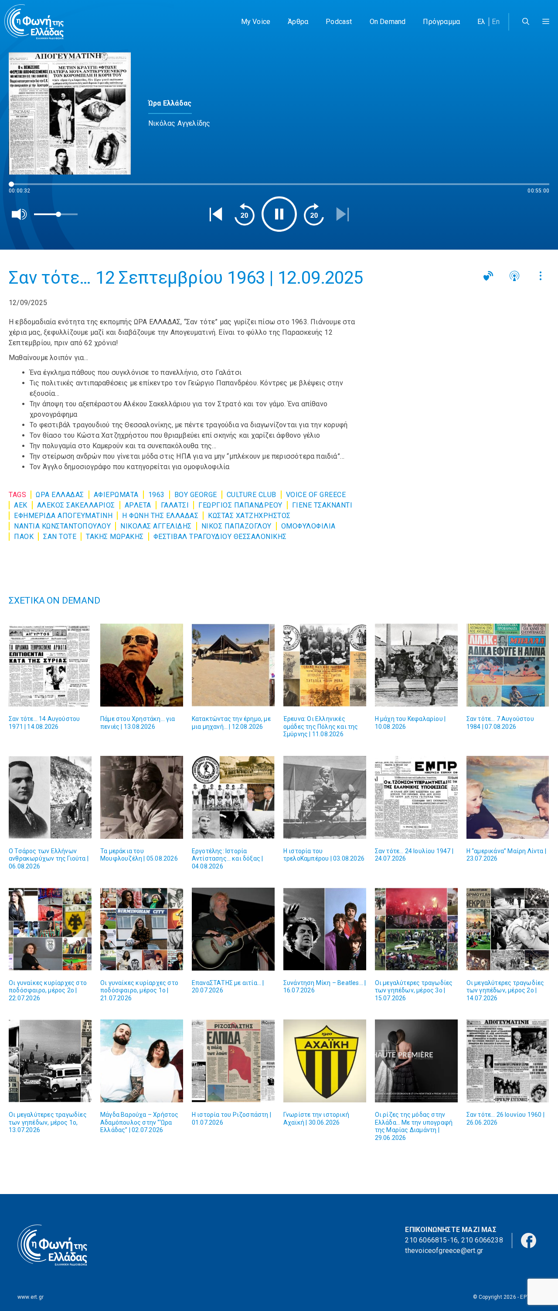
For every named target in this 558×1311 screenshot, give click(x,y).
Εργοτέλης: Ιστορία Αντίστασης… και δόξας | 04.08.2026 (227, 859)
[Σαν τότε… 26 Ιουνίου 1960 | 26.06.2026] (507, 1060)
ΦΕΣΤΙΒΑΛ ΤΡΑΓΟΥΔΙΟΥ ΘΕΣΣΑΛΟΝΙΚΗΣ (220, 536)
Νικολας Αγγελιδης (156, 526)
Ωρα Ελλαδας (60, 495)
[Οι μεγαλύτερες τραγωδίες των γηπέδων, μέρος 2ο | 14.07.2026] (507, 929)
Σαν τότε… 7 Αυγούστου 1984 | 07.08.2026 (500, 722)
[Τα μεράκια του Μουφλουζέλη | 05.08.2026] (141, 797)
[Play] (279, 214)
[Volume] (19, 214)
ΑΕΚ (20, 505)
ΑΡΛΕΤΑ (138, 505)
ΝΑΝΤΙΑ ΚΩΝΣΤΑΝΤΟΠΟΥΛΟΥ (62, 526)
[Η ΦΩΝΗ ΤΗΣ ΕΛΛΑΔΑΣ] (34, 21)
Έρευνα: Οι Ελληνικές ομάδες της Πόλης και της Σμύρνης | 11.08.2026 (320, 726)
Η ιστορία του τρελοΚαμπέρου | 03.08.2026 (323, 855)
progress (23, 188)
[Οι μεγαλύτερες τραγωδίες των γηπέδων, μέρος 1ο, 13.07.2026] (50, 1060)
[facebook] (528, 1240)
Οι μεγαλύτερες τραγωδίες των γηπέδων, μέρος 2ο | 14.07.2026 (505, 990)
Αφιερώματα (116, 495)
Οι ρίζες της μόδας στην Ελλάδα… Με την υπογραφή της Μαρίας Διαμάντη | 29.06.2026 (414, 1126)
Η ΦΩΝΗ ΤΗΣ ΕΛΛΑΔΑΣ (160, 515)
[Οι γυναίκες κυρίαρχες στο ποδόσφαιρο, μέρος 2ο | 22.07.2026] (50, 929)
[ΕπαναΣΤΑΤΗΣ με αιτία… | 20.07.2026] (233, 929)
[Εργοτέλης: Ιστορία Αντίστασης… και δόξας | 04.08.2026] (233, 797)
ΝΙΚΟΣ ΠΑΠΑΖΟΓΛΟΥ (236, 526)
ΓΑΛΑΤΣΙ (175, 505)
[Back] (216, 214)
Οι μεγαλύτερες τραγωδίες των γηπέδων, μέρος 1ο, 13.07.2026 (48, 1122)
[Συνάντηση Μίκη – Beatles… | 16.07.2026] (324, 929)
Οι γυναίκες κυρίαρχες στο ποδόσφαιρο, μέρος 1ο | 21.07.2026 (139, 990)
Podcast (339, 21)
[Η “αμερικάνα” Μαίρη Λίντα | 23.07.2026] (507, 797)
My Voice (256, 21)
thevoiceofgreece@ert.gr (444, 1250)
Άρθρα (298, 21)
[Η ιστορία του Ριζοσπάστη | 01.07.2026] (233, 1060)
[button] (546, 22)
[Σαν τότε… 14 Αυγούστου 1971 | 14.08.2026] (50, 665)
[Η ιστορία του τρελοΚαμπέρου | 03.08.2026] (324, 797)
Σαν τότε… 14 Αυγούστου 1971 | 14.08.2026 (44, 722)
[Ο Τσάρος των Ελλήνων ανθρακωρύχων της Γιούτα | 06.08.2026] (50, 797)
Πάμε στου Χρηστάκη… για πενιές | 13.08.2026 (137, 722)
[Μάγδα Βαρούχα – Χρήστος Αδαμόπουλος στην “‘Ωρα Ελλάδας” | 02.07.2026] (141, 1060)
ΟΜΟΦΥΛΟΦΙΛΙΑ (308, 526)
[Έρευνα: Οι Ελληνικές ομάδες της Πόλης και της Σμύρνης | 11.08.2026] (324, 665)
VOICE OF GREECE (316, 495)
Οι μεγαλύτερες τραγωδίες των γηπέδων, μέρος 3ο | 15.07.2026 (414, 990)
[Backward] (244, 214)
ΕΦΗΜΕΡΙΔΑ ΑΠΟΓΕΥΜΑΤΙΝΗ (63, 515)
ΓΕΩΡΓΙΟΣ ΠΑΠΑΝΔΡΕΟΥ (240, 505)
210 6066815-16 (431, 1240)
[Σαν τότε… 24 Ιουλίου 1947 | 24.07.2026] (416, 797)
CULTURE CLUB (251, 495)
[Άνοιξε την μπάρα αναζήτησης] (526, 22)
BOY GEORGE (195, 495)
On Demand (388, 21)
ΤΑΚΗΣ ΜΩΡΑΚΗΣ (115, 536)
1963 (156, 495)
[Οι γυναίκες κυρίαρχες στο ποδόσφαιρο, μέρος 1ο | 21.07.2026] (141, 929)
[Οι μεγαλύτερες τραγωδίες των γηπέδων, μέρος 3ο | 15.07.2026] (416, 929)
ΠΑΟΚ (24, 536)
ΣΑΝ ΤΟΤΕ (59, 536)
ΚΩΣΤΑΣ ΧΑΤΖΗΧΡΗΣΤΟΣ (249, 515)
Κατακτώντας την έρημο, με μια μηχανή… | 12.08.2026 (231, 722)
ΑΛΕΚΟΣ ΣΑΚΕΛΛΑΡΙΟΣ (76, 505)
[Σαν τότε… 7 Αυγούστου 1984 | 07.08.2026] (507, 665)
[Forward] (314, 214)
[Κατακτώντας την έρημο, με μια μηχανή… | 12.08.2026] (233, 665)
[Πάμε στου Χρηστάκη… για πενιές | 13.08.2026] (141, 665)
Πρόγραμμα (441, 21)
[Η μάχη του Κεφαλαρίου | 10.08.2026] (416, 665)
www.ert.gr (30, 1297)
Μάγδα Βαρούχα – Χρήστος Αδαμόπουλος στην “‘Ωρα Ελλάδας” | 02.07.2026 (139, 1122)
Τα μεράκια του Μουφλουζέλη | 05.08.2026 (139, 855)
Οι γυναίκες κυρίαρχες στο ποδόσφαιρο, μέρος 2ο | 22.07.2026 (48, 990)
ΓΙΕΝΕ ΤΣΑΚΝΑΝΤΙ (322, 505)
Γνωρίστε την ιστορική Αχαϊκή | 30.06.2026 (316, 1118)
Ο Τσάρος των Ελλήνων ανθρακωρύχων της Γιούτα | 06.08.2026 (48, 859)
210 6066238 (482, 1240)
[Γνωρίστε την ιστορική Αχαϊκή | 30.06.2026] (324, 1060)
